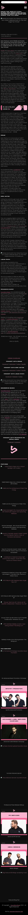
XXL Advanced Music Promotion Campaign (14, 678)
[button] (25, 7)
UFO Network (22, 434)
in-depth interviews (12, 319)
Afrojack (6, 88)
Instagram (12, 364)
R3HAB (2, 50)
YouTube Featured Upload (14, 773)
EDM (25, 293)
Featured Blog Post (14, 900)
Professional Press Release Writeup (14, 805)
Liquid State (19, 53)
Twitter (18, 364)
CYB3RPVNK (16, 169)
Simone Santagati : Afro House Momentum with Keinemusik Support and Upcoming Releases (14, 527)
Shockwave (12, 88)
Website (15, 376)
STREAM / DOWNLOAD (14, 358)
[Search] (26, 2)
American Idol (11, 226)
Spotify (24, 364)
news (6, 399)
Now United (10, 50)
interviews (16, 399)
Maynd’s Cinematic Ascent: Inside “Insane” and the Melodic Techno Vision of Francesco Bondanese (14, 550)
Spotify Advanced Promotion (14, 710)
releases (7, 417)
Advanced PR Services (14, 836)
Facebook (5, 364)
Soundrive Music (5, 292)
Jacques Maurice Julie (16, 911)
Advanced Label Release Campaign (14, 741)
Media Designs (14, 868)
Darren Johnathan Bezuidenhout (15, 333)
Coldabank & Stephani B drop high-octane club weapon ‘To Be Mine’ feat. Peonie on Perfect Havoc (14, 574)
